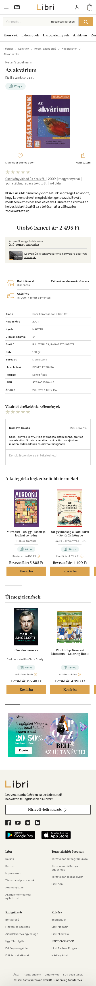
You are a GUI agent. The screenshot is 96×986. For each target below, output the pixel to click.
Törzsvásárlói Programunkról (70, 858)
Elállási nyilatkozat (17, 955)
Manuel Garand (26, 540)
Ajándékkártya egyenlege (21, 934)
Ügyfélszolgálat (15, 941)
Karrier (9, 866)
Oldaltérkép (52, 974)
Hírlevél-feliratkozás (45, 809)
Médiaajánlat (60, 955)
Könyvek (11, 35)
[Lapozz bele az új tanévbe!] (48, 756)
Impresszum (13, 873)
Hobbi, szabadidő (45, 48)
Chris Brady (36, 659)
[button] (12, 704)
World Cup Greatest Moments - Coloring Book (70, 652)
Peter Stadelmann (18, 62)
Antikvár (80, 35)
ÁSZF (16, 974)
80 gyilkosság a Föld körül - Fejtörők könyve (70, 533)
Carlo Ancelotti (16, 659)
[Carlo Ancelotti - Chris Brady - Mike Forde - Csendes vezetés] (26, 626)
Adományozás (14, 887)
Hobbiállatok (69, 48)
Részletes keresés (63, 21)
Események (59, 919)
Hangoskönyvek (56, 35)
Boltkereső (12, 919)
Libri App (57, 884)
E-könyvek (30, 35)
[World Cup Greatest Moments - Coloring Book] (69, 627)
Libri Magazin (60, 926)
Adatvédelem (32, 974)
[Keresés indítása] (86, 21)
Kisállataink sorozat (19, 78)
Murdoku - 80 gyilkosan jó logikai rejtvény (26, 533)
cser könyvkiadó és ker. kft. (25, 179)
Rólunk (9, 858)
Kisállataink (39, 359)
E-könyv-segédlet (17, 948)
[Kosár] (89, 7)
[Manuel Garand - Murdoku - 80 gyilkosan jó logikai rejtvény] (26, 508)
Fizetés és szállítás (17, 926)
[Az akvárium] (48, 121)
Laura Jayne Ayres (67, 540)
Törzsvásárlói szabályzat (67, 876)
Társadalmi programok (19, 880)
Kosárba (26, 571)
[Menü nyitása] (6, 7)
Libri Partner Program (65, 948)
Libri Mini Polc (60, 934)
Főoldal (8, 48)
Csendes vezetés (26, 650)
